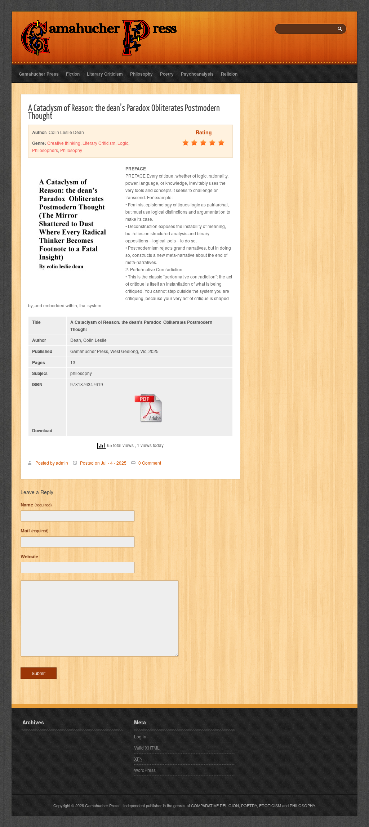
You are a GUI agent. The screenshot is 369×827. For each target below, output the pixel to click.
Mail (34, 530)
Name (36, 504)
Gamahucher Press (39, 74)
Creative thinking (63, 143)
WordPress (145, 770)
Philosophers (45, 150)
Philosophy (141, 74)
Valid (147, 748)
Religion (229, 74)
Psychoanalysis (197, 74)
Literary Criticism (105, 74)
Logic (122, 143)
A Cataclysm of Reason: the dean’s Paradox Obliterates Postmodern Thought (124, 111)
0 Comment (149, 463)
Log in (140, 736)
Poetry (167, 74)
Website (29, 556)
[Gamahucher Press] (99, 50)
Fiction (73, 74)
